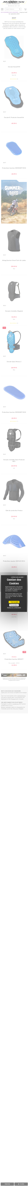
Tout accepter (14, 602)
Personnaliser (14, 605)
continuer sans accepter (17, 577)
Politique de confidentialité (14, 607)
